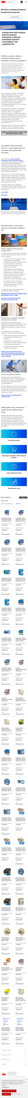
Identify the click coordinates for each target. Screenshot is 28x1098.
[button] (17, 1094)
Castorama (4, 195)
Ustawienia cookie (12, 1074)
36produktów (15, 17)
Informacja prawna (12, 1072)
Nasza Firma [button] (6, 1050)
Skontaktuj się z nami (14, 488)
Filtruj (23, 497)
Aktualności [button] (6, 1055)
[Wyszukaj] (22, 2)
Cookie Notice (5, 1087)
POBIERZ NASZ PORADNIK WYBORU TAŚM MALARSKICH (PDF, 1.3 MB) (14, 133)
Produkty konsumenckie (6, 503)
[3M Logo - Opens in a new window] (3, 2)
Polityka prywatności (12, 1073)
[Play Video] (14, 204)
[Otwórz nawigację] (26, 2)
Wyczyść (18, 503)
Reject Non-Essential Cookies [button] (9, 1090)
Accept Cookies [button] (6, 1094)
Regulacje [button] (6, 1059)
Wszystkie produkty (14, 440)
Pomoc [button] (4, 1064)
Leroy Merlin (4, 192)
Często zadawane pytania (14, 473)
